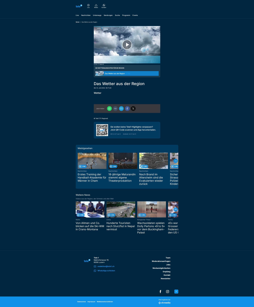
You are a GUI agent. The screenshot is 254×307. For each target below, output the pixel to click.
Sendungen (108, 15)
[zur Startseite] (79, 6)
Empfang (166, 272)
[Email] (121, 108)
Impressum (91, 301)
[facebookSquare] (160, 292)
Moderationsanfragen (161, 261)
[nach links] (78, 161)
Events (135, 15)
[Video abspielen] (127, 44)
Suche (117, 15)
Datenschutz (81, 301)
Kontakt (167, 275)
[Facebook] (127, 108)
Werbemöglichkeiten (161, 268)
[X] (133, 108)
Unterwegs (97, 15)
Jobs (168, 265)
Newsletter (165, 278)
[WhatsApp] (109, 108)
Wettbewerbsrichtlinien (105, 301)
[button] (115, 108)
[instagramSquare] (168, 292)
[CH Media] (164, 302)
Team (168, 258)
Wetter (78, 22)
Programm (126, 15)
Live (77, 15)
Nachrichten (86, 15)
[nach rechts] (175, 161)
